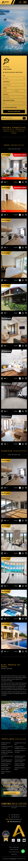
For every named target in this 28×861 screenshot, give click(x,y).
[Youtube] (24, 840)
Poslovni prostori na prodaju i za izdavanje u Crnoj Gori (7, 752)
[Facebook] (18, 840)
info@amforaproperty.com (15, 819)
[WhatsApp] (23, 182)
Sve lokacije (6, 97)
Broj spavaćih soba (8, 100)
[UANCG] (6, 836)
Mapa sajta (14, 854)
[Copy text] (2, 182)
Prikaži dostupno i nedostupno (14, 72)
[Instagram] (13, 840)
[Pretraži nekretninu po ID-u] (24, 118)
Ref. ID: (4, 118)
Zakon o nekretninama (14, 847)
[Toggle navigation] (25, 2)
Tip (4, 75)
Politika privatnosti (14, 849)
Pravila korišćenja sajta (14, 851)
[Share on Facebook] (20, 182)
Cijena (5, 87)
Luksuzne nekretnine (11, 107)
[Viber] (26, 182)
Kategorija (6, 81)
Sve (5, 103)
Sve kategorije (7, 84)
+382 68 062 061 (15, 814)
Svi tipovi (6, 78)
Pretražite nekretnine (14, 111)
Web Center (13, 858)
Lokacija (5, 94)
